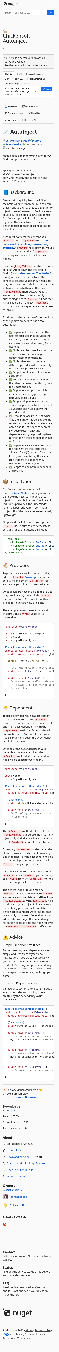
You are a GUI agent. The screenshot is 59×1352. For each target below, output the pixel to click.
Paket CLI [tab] (18, 78)
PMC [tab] (19, 73)
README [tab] (12, 106)
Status (8, 1267)
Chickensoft (17, 1205)
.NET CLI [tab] (8, 73)
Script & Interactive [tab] (36, 78)
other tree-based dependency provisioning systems (26, 244)
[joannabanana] (6, 1197)
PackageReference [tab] (34, 73)
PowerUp (30, 577)
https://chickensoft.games (19, 1097)
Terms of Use (43, 1330)
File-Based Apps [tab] (12, 83)
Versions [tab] (12, 120)
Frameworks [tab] (31, 106)
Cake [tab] (26, 83)
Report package (16, 1176)
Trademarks (24, 1338)
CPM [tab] (7, 78)
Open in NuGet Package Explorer (26, 1163)
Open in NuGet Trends (20, 1170)
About (29, 1330)
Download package (18, 1157)
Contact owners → (12, 1189)
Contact (9, 1252)
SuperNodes (21, 493)
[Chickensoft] (6, 1205)
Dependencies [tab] (15, 113)
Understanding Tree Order (33, 273)
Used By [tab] (35, 113)
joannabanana (18, 1197)
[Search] (50, 12)
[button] (46, 89)
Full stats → (9, 1110)
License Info (14, 1150)
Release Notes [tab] (32, 120)
